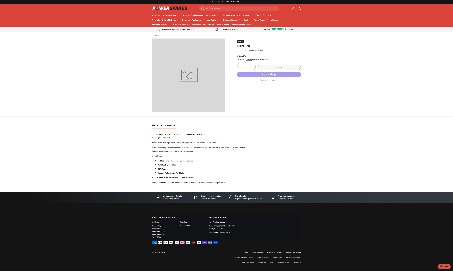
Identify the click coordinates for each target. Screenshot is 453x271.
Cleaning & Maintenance (193, 15)
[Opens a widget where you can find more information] (444, 267)
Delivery (272, 262)
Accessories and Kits (240, 25)
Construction (211, 15)
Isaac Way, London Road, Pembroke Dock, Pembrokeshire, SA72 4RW (158, 231)
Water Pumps (259, 20)
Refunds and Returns (263, 257)
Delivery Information (257, 252)
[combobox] (239, 8)
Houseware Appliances (191, 20)
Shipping (249, 60)
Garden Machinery (263, 15)
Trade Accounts (277, 257)
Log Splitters (212, 20)
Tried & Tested (223, 25)
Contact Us (297, 262)
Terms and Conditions (284, 262)
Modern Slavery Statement (274, 252)
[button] (299, 8)
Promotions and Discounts (293, 252)
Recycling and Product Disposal (244, 257)
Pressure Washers (230, 20)
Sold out (279, 67)
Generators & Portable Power (164, 20)
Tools (246, 20)
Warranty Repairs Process (293, 257)
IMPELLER (161, 35)
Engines (246, 15)
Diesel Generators (230, 15)
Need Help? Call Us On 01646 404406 (226, 2)
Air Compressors (170, 15)
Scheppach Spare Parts (201, 25)
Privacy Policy (262, 262)
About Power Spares (248, 262)
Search (246, 252)
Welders (274, 20)
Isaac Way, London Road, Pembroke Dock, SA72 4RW (223, 227)
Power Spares (161, 252)
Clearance (156, 15)
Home (154, 35)
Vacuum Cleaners (159, 25)
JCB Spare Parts (179, 25)
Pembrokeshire (218, 222)
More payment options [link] (268, 80)
